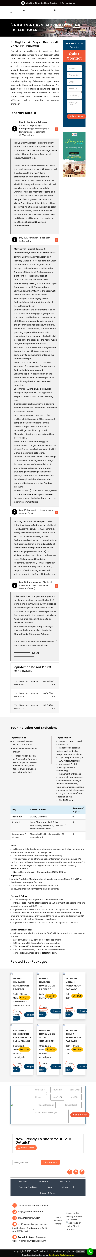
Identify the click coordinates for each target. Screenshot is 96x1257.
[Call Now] (90, 1251)
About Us (22, 1181)
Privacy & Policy (48, 1193)
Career (65, 1187)
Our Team (43, 1181)
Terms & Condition (28, 1187)
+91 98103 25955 (40, 1205)
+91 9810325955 (66, 10)
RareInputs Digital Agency (61, 1255)
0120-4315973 (25, 1205)
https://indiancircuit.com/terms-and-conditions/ (34, 888)
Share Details (27, 1147)
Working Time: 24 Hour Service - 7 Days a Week (50, 3)
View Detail (17, 1013)
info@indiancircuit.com (39, 10)
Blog (50, 1187)
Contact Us (64, 1181)
